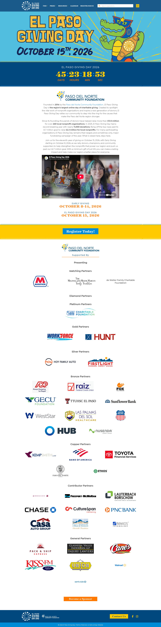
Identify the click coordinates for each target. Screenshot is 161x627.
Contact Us (119, 616)
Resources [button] (62, 6)
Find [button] (44, 6)
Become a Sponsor (80, 598)
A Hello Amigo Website (95, 625)
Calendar (74, 6)
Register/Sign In (87, 6)
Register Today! (80, 231)
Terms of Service (81, 625)
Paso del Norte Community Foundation (84, 104)
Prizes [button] (52, 6)
